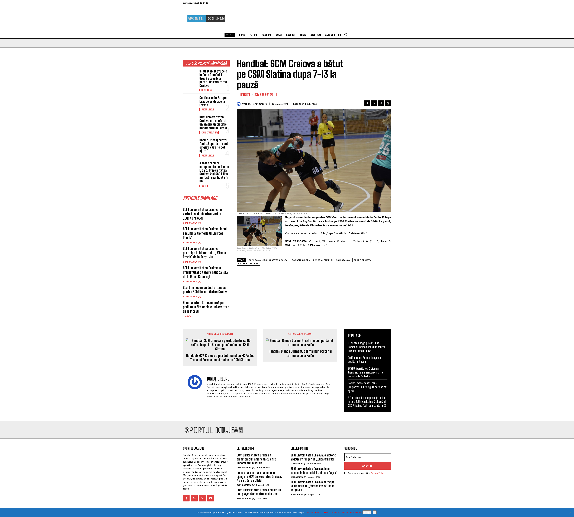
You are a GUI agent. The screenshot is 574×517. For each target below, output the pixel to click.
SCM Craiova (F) (192, 223)
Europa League (207, 109)
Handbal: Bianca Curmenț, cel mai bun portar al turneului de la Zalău (300, 353)
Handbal (188, 316)
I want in (366, 466)
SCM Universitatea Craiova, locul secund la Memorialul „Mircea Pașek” (205, 233)
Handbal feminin (323, 260)
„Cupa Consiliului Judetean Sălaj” (268, 260)
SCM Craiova (343, 260)
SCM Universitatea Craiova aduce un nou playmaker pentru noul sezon (259, 492)
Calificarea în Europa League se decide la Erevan (213, 101)
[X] (570, 512)
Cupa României (207, 90)
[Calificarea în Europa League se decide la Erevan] (190, 102)
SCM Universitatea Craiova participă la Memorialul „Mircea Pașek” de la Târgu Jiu (204, 252)
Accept (367, 512)
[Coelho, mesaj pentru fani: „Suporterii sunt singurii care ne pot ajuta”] (190, 144)
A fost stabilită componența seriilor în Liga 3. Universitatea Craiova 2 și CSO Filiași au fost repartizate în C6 (214, 172)
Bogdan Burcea (301, 260)
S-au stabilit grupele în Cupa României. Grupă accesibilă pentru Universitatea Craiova (213, 78)
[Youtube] (210, 498)
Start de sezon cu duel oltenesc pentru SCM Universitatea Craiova (205, 289)
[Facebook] (367, 103)
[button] (345, 34)
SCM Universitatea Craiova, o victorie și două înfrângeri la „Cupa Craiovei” (202, 213)
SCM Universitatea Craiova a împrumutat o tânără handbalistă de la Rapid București (205, 272)
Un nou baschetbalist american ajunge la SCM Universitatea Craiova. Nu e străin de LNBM (259, 477)
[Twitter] (374, 103)
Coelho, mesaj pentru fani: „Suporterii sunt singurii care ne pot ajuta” (213, 145)
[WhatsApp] (388, 103)
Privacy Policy (377, 473)
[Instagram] (194, 498)
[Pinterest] (381, 103)
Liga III (203, 186)
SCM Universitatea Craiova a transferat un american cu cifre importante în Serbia (213, 122)
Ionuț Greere (259, 104)
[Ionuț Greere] (239, 104)
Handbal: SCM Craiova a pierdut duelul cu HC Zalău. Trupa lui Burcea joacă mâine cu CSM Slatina (220, 357)
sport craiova (362, 260)
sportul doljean (248, 264)
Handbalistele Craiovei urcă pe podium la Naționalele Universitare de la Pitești (206, 306)
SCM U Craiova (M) (209, 132)
